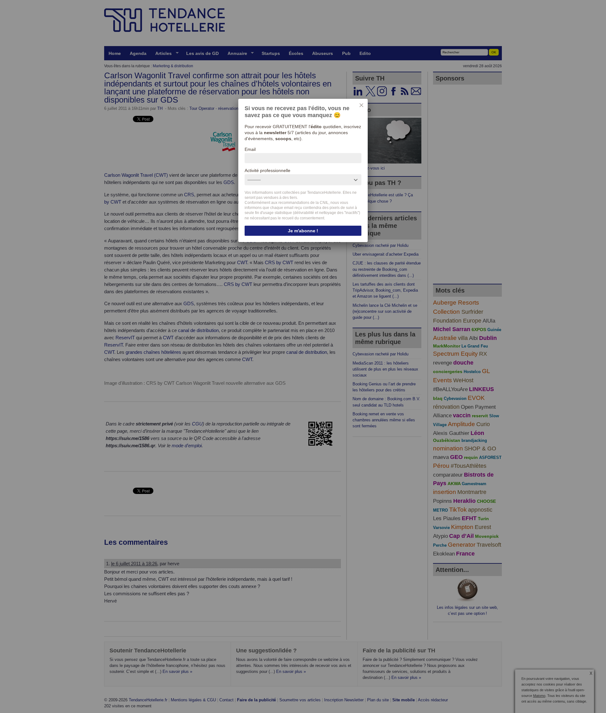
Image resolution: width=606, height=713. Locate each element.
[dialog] (303, 170)
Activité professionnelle (267, 170)
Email (250, 149)
